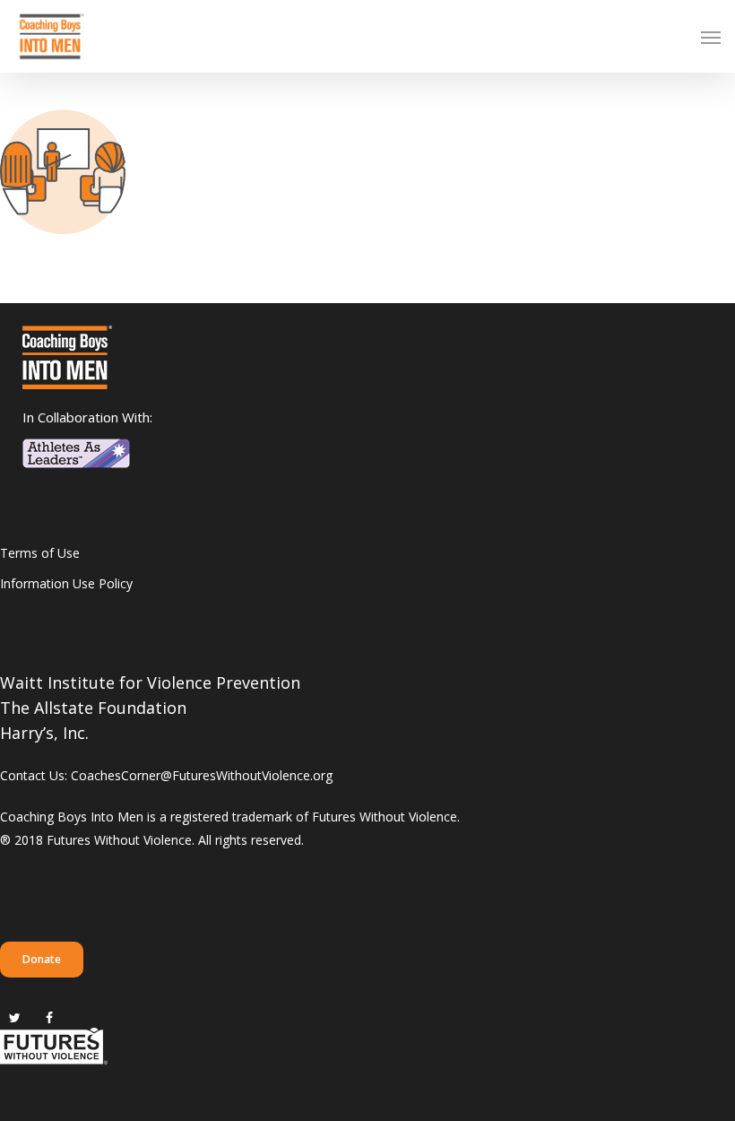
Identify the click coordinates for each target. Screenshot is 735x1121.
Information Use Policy (66, 583)
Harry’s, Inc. (44, 732)
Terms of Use (40, 552)
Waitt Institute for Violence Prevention (150, 682)
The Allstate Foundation (93, 707)
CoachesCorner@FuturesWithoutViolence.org (202, 775)
